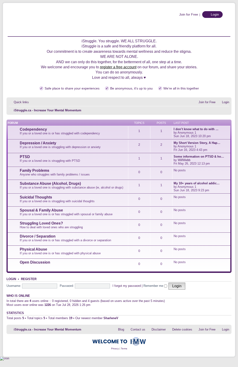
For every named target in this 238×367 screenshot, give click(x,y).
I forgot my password (126, 286)
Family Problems (34, 170)
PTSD (25, 157)
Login (11, 279)
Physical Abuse (33, 249)
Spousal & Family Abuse (41, 210)
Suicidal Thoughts (36, 197)
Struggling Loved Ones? (41, 223)
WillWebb (184, 160)
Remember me (153, 286)
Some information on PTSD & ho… (199, 156)
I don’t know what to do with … (196, 129)
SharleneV (110, 318)
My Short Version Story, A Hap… (197, 143)
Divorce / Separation (38, 236)
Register (28, 279)
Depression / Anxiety (38, 143)
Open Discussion (35, 262)
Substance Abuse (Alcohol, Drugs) (50, 183)
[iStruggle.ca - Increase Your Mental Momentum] (45, 22)
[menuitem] (186, 14)
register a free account (118, 67)
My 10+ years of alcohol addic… (197, 183)
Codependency (33, 129)
